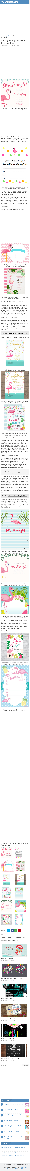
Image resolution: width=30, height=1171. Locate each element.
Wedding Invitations (20, 1155)
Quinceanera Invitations (7, 1155)
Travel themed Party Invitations (8, 1018)
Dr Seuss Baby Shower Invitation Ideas (13, 1126)
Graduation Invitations (6, 1153)
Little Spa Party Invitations (7, 958)
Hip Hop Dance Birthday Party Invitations (11, 1038)
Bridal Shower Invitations (21, 1150)
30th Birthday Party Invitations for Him (10, 1059)
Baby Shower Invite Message (11, 1109)
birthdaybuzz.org (10, 1168)
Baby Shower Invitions (6, 1147)
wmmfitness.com (9, 1)
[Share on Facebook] (12, 930)
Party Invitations (5, 45)
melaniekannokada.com (8, 622)
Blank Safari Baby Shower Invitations (13, 1115)
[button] (27, 2)
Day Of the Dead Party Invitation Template (11, 978)
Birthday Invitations (6, 1150)
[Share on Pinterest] (19, 930)
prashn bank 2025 (19, 1168)
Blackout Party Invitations (7, 998)
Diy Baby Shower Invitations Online (12, 1120)
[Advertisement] (15, 20)
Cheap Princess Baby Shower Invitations (14, 1104)
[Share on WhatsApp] (15, 930)
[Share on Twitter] (8, 930)
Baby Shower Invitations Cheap (11, 1131)
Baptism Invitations (20, 1147)
